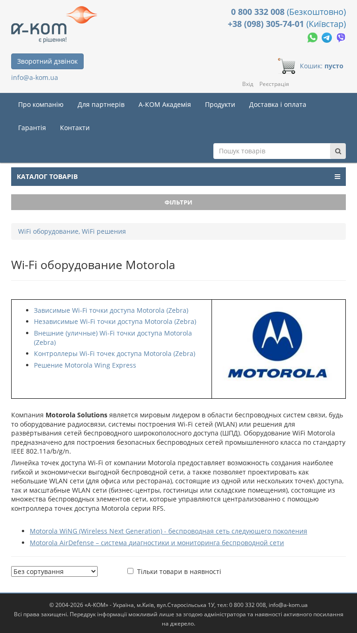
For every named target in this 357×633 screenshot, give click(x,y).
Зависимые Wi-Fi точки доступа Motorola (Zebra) (111, 310)
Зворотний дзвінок (47, 61)
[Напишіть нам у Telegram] (328, 36)
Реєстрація (274, 84)
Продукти (220, 104)
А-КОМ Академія (165, 104)
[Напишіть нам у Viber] (341, 36)
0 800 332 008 (259, 11)
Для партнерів (101, 104)
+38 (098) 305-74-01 (267, 23)
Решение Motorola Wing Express (85, 365)
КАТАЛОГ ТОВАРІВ (47, 176)
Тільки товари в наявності (179, 571)
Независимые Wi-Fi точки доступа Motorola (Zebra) (115, 321)
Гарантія (32, 127)
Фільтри (178, 202)
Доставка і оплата (277, 104)
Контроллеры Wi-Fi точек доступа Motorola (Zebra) (114, 353)
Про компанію (41, 104)
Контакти (75, 127)
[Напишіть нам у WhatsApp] (313, 36)
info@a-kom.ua (34, 77)
